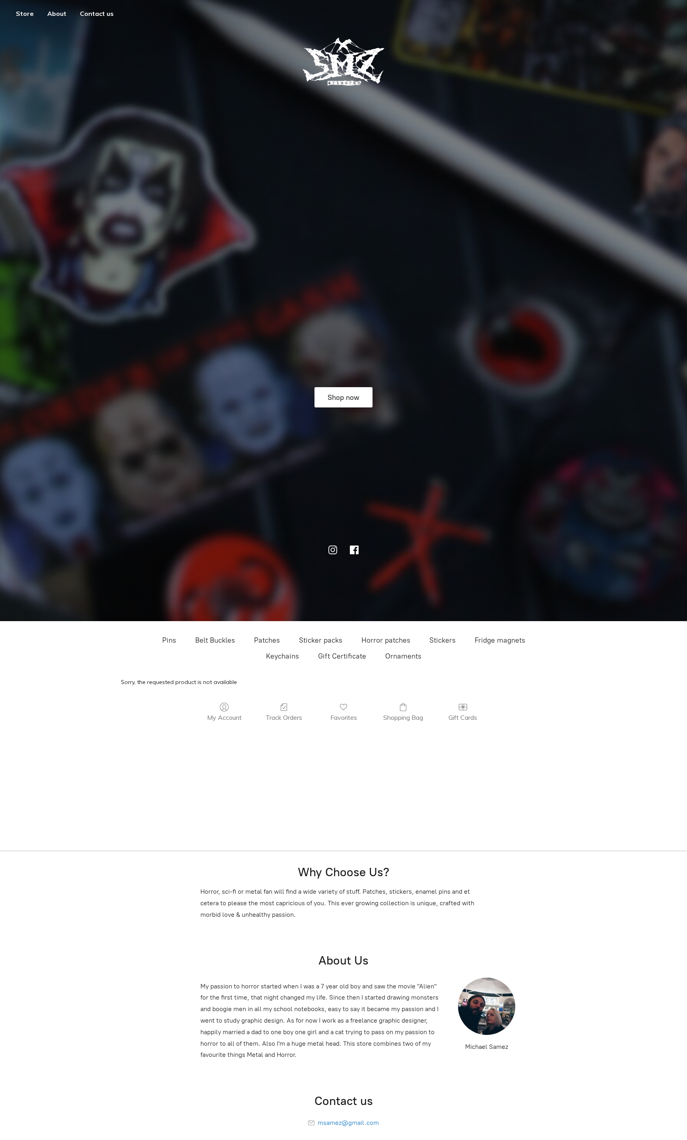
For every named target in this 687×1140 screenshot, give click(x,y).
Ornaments (403, 656)
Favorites (343, 717)
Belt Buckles (215, 640)
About (56, 14)
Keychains (282, 656)
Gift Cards (462, 717)
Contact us (97, 14)
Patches (267, 640)
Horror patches (385, 640)
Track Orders (284, 717)
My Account (224, 717)
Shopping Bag (403, 717)
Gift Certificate (342, 656)
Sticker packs (320, 640)
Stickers (442, 640)
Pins (169, 640)
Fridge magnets (500, 640)
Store (25, 14)
